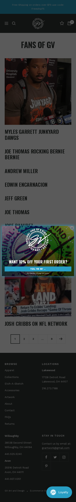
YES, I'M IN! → (38, 269)
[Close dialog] (72, 228)
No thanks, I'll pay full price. (38, 273)
